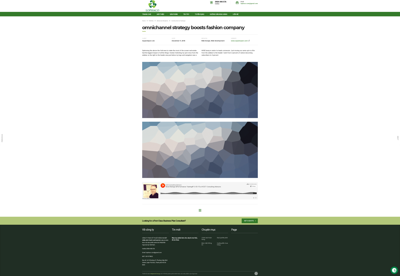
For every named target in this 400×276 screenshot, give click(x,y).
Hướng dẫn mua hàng (218, 14)
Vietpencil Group (155, 273)
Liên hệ (235, 14)
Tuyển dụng (199, 14)
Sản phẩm (174, 14)
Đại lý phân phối (222, 237)
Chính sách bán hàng (207, 238)
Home (144, 21)
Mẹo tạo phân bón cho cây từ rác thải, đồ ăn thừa (185, 239)
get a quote (249, 221)
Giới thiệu (160, 14)
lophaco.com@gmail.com (249, 3)
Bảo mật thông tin (207, 244)
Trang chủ (146, 14)
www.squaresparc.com (239, 41)
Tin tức (186, 14)
